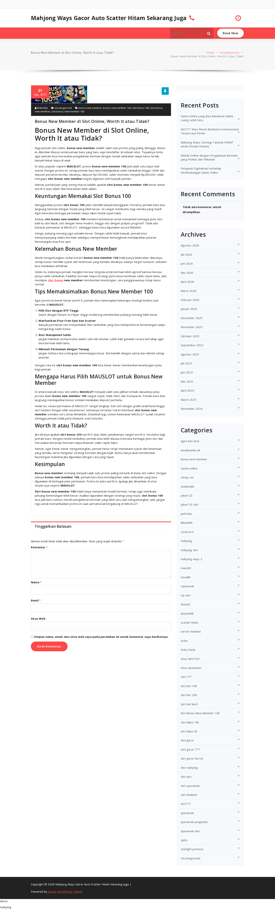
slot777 (186, 804)
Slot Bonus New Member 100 (200, 713)
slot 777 (186, 677)
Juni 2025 (187, 372)
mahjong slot (189, 550)
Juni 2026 (187, 263)
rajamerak (187, 586)
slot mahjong (189, 767)
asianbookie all (190, 450)
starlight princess (192, 849)
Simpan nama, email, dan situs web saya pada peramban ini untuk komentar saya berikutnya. (101, 637)
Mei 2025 (187, 381)
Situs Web (38, 618)
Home (210, 52)
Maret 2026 (188, 291)
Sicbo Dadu (188, 649)
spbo (184, 840)
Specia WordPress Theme (65, 891)
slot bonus (55, 280)
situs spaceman (191, 668)
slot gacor (187, 740)
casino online (189, 468)
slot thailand (189, 795)
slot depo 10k (190, 722)
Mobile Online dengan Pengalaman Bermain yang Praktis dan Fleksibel (209, 157)
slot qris (186, 776)
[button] (208, 33)
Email (36, 600)
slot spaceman (190, 786)
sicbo (184, 640)
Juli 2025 (186, 363)
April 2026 (187, 282)
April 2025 (187, 390)
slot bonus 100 (140, 108)
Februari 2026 (190, 300)
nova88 (185, 577)
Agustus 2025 (190, 354)
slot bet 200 (189, 695)
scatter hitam (189, 622)
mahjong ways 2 (191, 559)
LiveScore (187, 532)
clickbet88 (187, 486)
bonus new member (90, 108)
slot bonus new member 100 (67, 111)
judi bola (186, 514)
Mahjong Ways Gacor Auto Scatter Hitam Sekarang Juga (109, 18)
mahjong (186, 541)
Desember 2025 (192, 318)
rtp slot (186, 595)
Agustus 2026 (190, 245)
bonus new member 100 (117, 108)
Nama (36, 582)
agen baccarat (190, 441)
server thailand (191, 631)
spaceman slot (190, 831)
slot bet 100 (189, 686)
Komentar (39, 547)
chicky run (187, 477)
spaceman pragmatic (194, 822)
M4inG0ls (42, 108)
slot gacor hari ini (192, 758)
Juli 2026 (186, 254)
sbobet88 (187, 613)
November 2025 (192, 327)
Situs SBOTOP (190, 659)
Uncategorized (229, 52)
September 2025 (192, 345)
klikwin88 (186, 523)
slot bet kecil (189, 704)
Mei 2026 (187, 273)
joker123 (187, 495)
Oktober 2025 (190, 336)
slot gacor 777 (190, 749)
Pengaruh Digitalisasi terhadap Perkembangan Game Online (201, 170)
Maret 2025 (188, 399)
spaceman (187, 813)
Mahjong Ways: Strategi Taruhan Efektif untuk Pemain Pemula (207, 144)
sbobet (185, 604)
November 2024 (192, 408)
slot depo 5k (189, 731)
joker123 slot (189, 504)
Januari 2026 (189, 309)
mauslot (186, 568)
